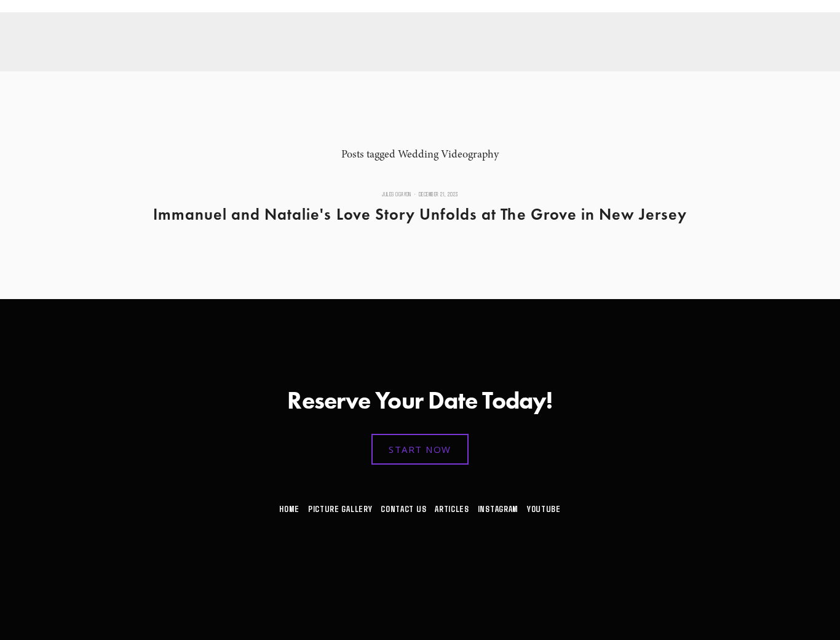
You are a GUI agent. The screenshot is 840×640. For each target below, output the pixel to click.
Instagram (498, 508)
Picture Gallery (340, 508)
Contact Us (403, 508)
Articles (452, 508)
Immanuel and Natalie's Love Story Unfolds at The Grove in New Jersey (420, 214)
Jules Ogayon (396, 194)
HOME (289, 508)
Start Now (420, 449)
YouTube (544, 508)
